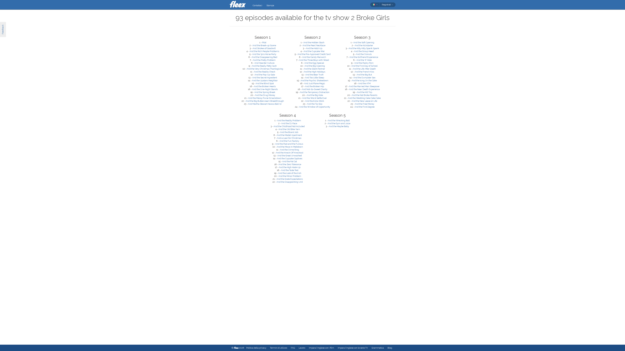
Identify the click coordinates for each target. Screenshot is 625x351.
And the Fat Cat (289, 161)
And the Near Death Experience (364, 89)
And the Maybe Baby (339, 126)
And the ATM (364, 83)
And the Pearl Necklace (314, 45)
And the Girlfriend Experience (363, 57)
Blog (390, 348)
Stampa (270, 5)
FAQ (293, 348)
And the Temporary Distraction (314, 92)
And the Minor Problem (289, 176)
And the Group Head (364, 51)
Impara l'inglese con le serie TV (353, 348)
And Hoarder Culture (264, 63)
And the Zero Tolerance (289, 164)
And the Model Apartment (289, 135)
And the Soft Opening (363, 42)
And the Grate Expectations (290, 179)
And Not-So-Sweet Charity (314, 89)
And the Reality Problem (289, 120)
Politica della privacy (256, 348)
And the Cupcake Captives (289, 158)
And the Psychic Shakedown (314, 80)
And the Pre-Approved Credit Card (314, 54)
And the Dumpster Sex (364, 77)
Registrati (386, 4)
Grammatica (378, 348)
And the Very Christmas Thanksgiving (265, 69)
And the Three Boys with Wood (314, 60)
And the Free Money (364, 104)
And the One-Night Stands (265, 89)
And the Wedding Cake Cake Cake (364, 98)
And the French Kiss (364, 72)
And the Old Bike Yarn (289, 129)
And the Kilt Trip (364, 92)
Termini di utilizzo (278, 348)
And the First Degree (364, 107)
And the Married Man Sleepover (364, 86)
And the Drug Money (265, 95)
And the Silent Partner (314, 69)
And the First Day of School (364, 66)
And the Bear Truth (314, 74)
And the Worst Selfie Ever (314, 98)
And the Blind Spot (265, 83)
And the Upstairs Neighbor (265, 80)
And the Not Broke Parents (364, 95)
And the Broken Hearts (265, 86)
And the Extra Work (314, 101)
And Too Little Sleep (314, 77)
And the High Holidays (314, 72)
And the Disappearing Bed (264, 57)
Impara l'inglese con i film (321, 348)
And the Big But (364, 74)
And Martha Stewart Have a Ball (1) (265, 104)
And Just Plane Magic (314, 83)
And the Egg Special (314, 63)
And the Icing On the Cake (364, 80)
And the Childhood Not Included (289, 126)
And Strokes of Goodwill (264, 48)
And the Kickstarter (364, 45)
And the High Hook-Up (289, 167)
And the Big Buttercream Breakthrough (265, 101)
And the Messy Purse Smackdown (264, 98)
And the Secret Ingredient (264, 77)
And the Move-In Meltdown (290, 147)
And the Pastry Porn (364, 63)
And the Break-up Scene (264, 45)
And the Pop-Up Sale (265, 74)
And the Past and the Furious (289, 144)
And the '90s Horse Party (264, 54)
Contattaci (257, 5)
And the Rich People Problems (264, 51)
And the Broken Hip (314, 86)
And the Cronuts (364, 54)
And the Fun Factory (289, 141)
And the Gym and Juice (339, 123)
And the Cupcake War (314, 51)
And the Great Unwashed (289, 155)
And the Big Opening (315, 66)
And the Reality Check (264, 72)
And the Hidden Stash (313, 42)
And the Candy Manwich (314, 57)
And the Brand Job (289, 132)
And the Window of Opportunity (314, 107)
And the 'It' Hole (364, 60)
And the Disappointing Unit (290, 182)
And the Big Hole (315, 95)
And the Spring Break (264, 92)
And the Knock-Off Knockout (289, 152)
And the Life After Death (364, 69)
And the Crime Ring (289, 150)
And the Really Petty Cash (264, 66)
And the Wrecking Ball (339, 120)
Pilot (264, 42)
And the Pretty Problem (264, 60)
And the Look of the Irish (289, 173)
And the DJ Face (289, 123)
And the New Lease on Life (364, 101)
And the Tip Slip (314, 104)
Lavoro (302, 348)
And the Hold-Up (314, 48)
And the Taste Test (289, 170)
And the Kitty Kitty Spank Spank (364, 48)
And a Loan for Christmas (289, 138)
